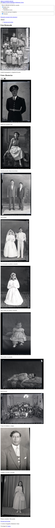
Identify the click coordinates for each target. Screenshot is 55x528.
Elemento (5, 13)
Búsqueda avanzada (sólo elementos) (9, 17)
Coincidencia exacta (7, 10)
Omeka (9, 526)
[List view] (2, 79)
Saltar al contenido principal (7, 1)
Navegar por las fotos (8, 22)
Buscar (2, 19)
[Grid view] (4, 79)
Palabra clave (6, 7)
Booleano (5, 8)
